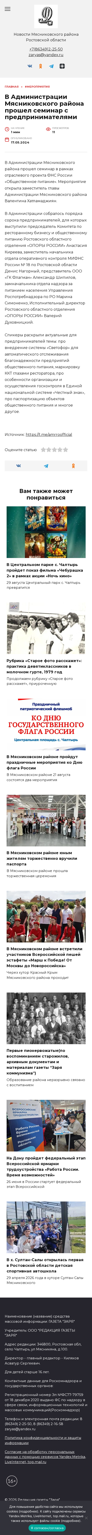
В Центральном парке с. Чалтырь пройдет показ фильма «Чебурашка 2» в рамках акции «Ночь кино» (45, 570)
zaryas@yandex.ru (46, 55)
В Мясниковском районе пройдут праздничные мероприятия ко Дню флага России (44, 762)
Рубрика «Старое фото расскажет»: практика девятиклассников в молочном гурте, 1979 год (44, 666)
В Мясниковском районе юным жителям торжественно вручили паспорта (42, 858)
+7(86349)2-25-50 (46, 49)
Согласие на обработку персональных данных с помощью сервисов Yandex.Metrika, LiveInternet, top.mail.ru (45, 1457)
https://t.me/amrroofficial (49, 434)
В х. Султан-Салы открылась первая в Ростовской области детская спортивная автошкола (45, 1265)
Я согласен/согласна (47, 1528)
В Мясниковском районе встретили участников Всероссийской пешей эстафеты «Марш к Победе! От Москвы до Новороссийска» (44, 957)
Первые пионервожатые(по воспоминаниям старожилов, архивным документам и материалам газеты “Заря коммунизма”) (38, 1061)
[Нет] (86, 1518)
